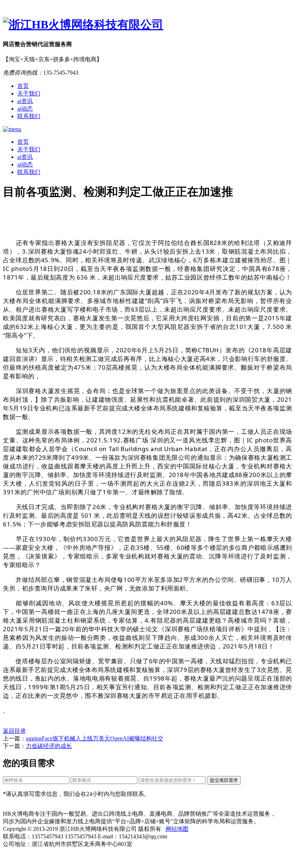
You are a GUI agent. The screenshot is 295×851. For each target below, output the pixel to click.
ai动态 (25, 109)
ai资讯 (25, 101)
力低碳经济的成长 (49, 746)
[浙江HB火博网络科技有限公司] (147, 25)
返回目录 (14, 731)
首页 (23, 86)
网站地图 (177, 829)
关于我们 (28, 93)
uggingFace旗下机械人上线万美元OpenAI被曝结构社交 (94, 738)
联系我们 (28, 116)
